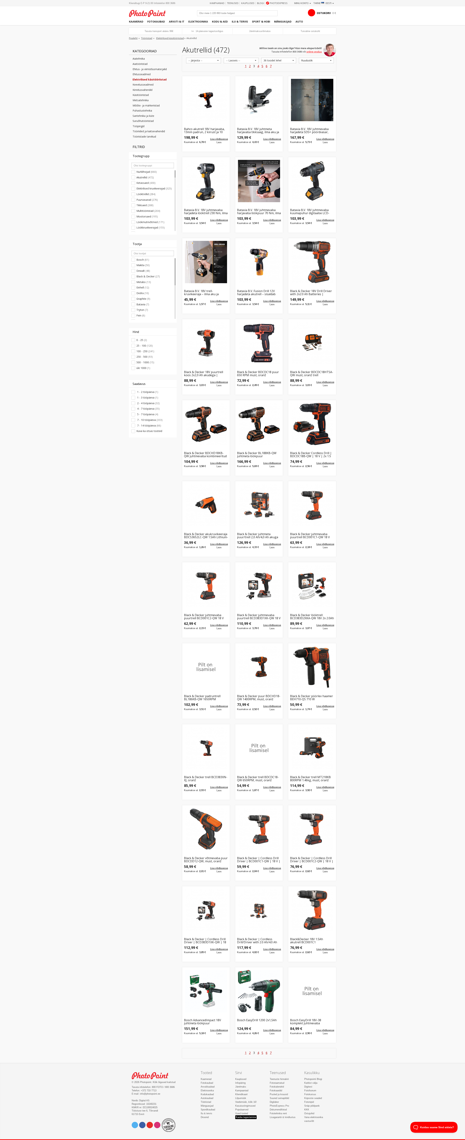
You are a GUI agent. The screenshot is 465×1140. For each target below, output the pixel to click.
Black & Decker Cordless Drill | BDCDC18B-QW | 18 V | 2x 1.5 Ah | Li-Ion (311, 455)
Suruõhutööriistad (143, 121)
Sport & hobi (261, 21)
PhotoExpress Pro (279, 1105)
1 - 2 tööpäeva (147, 392)
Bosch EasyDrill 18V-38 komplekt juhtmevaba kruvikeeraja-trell (305, 1022)
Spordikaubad (208, 1109)
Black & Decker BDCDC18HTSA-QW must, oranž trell (311, 374)
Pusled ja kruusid (279, 1094)
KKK (306, 1109)
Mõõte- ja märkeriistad (146, 105)
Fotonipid (309, 1102)
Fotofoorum (310, 1090)
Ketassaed (145, 183)
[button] (203, 60)
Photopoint (149, 13)
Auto (299, 21)
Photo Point (152, 1075)
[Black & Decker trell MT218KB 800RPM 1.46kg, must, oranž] (312, 748)
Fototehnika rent (278, 1113)
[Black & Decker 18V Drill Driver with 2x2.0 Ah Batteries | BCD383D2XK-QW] (312, 262)
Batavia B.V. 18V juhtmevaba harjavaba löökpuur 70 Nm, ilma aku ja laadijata (259, 212)
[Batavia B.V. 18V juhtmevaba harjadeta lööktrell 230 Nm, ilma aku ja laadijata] (206, 181)
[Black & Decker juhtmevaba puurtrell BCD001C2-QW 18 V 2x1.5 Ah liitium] (206, 586)
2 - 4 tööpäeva (148, 403)
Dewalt (143, 270)
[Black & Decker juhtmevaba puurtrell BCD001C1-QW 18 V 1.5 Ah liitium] (312, 505)
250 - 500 (144, 356)
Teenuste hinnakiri (279, 1079)
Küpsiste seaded (313, 1098)
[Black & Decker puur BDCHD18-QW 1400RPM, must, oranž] (259, 667)
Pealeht (133, 38)
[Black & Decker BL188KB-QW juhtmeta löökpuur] (259, 424)
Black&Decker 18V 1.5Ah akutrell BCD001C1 (306, 941)
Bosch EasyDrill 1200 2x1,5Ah (257, 1020)
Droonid (205, 1117)
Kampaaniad (217, 3)
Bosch (142, 259)
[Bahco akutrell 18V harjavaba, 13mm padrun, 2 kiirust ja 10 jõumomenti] (206, 100)
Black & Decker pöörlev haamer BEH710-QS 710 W (311, 698)
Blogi (260, 3)
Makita (143, 265)
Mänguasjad (283, 21)
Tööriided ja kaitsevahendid (149, 131)
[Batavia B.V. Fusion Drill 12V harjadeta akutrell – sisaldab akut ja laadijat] (259, 262)
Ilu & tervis (240, 21)
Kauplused (247, 3)
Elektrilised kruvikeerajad (154, 188)
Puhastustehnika (142, 110)
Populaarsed (241, 1109)
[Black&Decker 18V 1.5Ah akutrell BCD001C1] (312, 910)
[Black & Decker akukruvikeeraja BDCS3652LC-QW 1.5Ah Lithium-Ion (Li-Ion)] (206, 505)
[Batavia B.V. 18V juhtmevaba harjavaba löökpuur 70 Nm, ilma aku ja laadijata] (259, 181)
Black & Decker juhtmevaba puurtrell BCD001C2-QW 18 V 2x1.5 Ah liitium (204, 617)
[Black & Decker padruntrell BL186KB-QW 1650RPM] (206, 667)
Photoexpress (279, 3)
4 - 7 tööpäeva (148, 408)
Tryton (142, 310)
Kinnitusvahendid (142, 90)
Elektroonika (198, 21)
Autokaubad (207, 1098)
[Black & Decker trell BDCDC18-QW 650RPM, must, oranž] (259, 748)
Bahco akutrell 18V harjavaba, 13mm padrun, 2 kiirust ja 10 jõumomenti (204, 131)
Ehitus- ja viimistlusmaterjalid (150, 69)
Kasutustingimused (245, 1105)
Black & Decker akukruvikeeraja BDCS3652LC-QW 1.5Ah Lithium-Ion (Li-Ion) (206, 536)
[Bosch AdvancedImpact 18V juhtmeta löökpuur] (206, 991)
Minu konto (301, 3)
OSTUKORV (324, 13)
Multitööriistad (148, 211)
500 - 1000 (145, 362)
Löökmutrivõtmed (150, 222)
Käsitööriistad (141, 95)
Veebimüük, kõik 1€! (246, 1102)
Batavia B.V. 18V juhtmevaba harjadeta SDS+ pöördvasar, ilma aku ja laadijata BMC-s (309, 131)
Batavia (142, 304)
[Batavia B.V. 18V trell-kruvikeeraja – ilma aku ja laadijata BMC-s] (206, 262)
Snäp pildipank (312, 1105)
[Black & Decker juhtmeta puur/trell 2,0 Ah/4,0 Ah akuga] (259, 505)
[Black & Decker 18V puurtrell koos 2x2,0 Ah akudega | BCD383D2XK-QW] (206, 343)
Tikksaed (144, 205)
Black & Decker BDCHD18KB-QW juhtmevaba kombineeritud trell (205, 455)
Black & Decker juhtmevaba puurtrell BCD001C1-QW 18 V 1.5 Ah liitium (310, 536)
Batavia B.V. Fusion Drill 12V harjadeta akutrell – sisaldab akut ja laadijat (256, 293)
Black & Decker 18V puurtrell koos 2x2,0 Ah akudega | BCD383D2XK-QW (203, 374)
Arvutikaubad (208, 1086)
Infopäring (240, 1083)
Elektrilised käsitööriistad (170, 38)
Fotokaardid (276, 1090)
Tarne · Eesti (323, 3)
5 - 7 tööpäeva (147, 414)
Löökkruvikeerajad (150, 227)
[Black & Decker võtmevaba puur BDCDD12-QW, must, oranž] (206, 829)
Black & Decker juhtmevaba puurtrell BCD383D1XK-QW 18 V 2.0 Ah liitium (259, 617)
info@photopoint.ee (150, 1093)
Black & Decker (148, 276)
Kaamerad (136, 21)
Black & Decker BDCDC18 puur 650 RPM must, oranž (258, 374)
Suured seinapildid (279, 1098)
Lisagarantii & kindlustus (283, 1117)
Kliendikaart (241, 1094)
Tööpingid (138, 126)
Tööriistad (146, 38)
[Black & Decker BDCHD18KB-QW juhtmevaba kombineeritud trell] (206, 424)
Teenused (232, 3)
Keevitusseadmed (143, 84)
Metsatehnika (141, 100)
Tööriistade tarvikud (144, 136)
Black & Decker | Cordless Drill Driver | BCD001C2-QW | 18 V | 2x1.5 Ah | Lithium (311, 860)
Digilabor (274, 1102)
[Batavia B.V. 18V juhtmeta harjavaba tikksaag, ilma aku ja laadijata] (259, 100)
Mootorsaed (147, 216)
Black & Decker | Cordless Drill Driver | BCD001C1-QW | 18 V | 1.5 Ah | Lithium (258, 860)
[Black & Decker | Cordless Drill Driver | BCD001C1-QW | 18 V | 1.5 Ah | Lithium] (259, 829)
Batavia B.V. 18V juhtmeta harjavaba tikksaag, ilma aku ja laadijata (258, 131)
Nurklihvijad (146, 171)
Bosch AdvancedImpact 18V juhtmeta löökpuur (202, 1022)
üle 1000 (143, 368)
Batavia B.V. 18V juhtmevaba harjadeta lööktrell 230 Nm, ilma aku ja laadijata (206, 212)
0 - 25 (141, 340)
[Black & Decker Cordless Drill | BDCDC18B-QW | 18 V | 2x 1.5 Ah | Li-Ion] (312, 424)
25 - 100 (144, 345)
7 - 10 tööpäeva (149, 420)
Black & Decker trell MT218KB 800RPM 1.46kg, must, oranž (310, 779)
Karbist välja (310, 1083)
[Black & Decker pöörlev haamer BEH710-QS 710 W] (312, 667)
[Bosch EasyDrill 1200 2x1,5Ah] (259, 991)
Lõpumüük (240, 1098)
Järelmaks (240, 1086)
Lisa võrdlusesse (219, 139)
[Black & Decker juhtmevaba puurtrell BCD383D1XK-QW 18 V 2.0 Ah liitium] (259, 586)
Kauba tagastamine (246, 1117)
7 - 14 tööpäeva (148, 425)
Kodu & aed (220, 21)
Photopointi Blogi (313, 1079)
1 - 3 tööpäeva (147, 397)
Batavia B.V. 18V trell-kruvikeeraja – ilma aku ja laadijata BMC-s (201, 293)
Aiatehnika (139, 58)
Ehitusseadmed (142, 74)
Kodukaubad (207, 1094)
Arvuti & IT (176, 21)
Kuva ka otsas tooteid (149, 431)
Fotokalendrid (277, 1086)
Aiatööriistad (140, 64)
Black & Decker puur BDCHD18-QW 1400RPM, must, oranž (258, 698)
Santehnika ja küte (143, 116)
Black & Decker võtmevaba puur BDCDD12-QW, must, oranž (206, 860)
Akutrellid (145, 177)
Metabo (143, 282)
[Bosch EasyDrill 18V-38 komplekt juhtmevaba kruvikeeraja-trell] (312, 991)
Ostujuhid (309, 1113)
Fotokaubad (156, 21)
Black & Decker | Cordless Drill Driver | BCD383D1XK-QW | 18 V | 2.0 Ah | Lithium (205, 941)
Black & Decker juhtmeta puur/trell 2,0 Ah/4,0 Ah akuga (257, 536)
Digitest (308, 1086)
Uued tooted (241, 1113)
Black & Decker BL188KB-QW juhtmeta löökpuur (256, 455)
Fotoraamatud (277, 1083)
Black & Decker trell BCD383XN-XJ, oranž (205, 779)
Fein (140, 315)
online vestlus (314, 51)
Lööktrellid (145, 194)
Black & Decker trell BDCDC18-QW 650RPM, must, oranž (258, 779)
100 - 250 (145, 351)
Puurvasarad (147, 199)
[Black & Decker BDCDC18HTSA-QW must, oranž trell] (312, 343)
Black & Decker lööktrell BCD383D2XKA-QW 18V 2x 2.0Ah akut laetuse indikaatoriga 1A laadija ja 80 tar (312, 617)
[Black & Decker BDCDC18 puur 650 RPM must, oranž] (259, 343)
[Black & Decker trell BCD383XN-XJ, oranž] (206, 748)
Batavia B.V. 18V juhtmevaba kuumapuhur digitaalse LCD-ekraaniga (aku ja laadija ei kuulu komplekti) (309, 212)
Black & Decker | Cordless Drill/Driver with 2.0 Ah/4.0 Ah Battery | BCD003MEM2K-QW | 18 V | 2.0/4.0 (258, 941)
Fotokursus (310, 1094)
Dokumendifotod (278, 1109)
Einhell (142, 287)
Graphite (143, 298)
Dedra (142, 293)
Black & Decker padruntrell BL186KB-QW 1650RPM (202, 698)
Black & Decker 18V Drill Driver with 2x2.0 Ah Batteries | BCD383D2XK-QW (311, 293)
